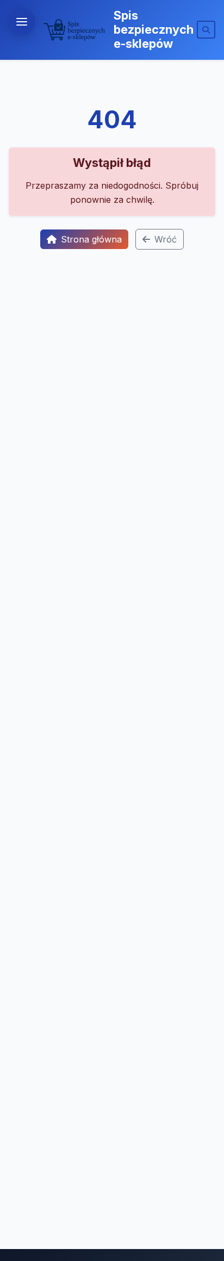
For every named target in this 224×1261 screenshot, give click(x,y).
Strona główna (91, 239)
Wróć (165, 239)
